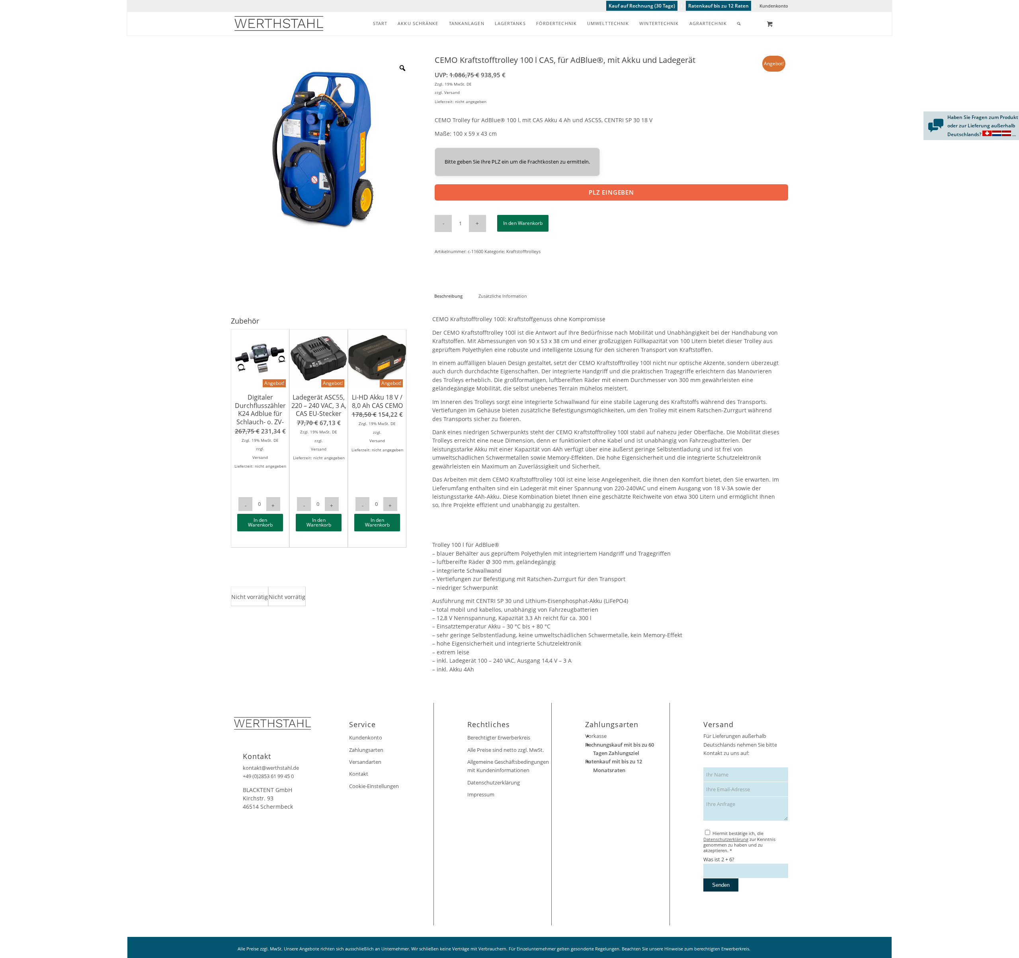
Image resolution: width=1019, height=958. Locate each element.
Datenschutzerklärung (493, 782)
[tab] (448, 296)
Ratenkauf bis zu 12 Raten (718, 5)
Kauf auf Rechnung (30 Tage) (642, 5)
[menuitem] (642, 6)
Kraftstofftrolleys (523, 251)
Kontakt (358, 773)
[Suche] (739, 23)
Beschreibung (448, 296)
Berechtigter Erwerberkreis (498, 737)
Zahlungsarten (366, 749)
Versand (452, 92)
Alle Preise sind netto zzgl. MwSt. (505, 749)
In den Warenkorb (523, 223)
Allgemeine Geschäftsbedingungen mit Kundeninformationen (508, 766)
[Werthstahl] (279, 23)
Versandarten (365, 761)
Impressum (480, 794)
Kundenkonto (773, 6)
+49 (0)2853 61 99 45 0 (268, 776)
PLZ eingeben (611, 192)
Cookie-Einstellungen (374, 786)
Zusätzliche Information (502, 296)
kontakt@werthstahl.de (271, 767)
